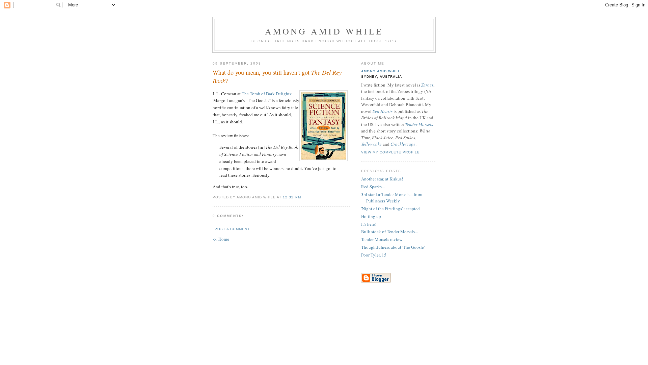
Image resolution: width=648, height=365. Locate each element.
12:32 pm (292, 197)
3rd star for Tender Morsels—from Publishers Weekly (391, 197)
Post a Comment (232, 229)
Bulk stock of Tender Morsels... (389, 231)
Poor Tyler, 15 (373, 255)
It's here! (368, 224)
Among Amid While (324, 31)
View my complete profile (390, 152)
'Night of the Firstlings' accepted (390, 208)
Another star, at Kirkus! (382, 179)
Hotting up (371, 216)
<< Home (221, 239)
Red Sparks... (373, 187)
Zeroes (427, 85)
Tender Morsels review (381, 239)
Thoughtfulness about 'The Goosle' (393, 247)
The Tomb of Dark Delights (266, 94)
